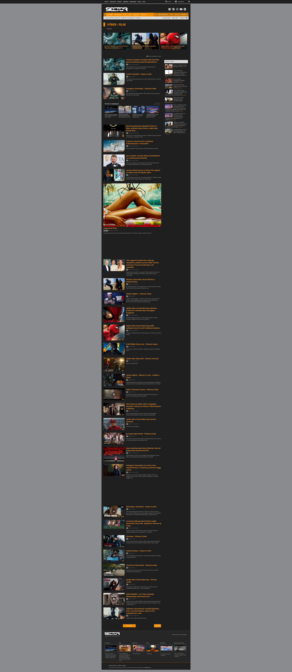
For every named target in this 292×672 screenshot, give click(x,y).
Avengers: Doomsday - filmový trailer (141, 88)
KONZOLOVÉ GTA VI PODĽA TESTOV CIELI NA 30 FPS (180, 86)
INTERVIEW (123, 18)
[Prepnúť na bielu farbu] (189, 1)
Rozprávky (133, 1)
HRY (130, 14)
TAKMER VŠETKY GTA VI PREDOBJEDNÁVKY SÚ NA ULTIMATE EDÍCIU (179, 131)
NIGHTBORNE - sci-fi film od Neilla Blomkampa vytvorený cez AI (140, 595)
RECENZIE (118, 14)
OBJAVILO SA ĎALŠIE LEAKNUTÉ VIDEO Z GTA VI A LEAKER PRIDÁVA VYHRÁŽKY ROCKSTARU (176, 125)
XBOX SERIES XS (163, 14)
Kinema (119, 1)
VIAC (129, 626)
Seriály (107, 230)
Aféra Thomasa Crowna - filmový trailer (142, 389)
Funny (139, 1)
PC (155, 14)
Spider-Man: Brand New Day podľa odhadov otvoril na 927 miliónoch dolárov (143, 327)
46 (123, 321)
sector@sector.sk (147, 667)
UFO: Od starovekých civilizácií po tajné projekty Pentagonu (180, 655)
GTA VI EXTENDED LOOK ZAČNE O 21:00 (180, 65)
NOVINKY (110, 14)
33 (123, 136)
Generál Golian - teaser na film (138, 551)
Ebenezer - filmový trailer (136, 536)
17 (123, 443)
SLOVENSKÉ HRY (131, 18)
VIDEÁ (125, 14)
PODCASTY (117, 18)
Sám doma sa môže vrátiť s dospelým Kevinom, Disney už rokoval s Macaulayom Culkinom (143, 406)
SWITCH (177, 14)
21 (160, 226)
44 (123, 589)
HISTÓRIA (111, 18)
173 (123, 618)
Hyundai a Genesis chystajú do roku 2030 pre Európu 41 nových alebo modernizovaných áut (111, 655)
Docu (144, 1)
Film (127, 64)
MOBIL (184, 14)
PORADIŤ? (182, 18)
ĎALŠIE (157, 626)
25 (123, 475)
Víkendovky (149, 653)
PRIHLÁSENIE (181, 1)
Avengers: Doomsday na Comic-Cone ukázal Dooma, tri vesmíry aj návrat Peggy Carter (143, 467)
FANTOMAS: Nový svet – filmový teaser (142, 344)
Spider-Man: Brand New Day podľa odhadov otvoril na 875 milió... (172, 47)
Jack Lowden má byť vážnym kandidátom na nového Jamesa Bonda (143, 156)
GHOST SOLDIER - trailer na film (139, 74)
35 (123, 560)
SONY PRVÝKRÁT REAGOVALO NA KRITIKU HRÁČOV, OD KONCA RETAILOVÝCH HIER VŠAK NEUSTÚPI (176, 73)
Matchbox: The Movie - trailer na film (141, 506)
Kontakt (124, 665)
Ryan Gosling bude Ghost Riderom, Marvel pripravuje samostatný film (143, 449)
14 (123, 461)
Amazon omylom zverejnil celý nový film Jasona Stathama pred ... (116, 47)
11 (123, 303)
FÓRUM (143, 14)
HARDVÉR (136, 14)
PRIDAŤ (174, 18)
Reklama (119, 665)
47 (123, 98)
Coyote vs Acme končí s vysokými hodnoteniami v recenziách (139, 142)
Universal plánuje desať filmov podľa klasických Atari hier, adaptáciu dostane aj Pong (143, 523)
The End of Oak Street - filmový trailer (141, 565)
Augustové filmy (110, 228)
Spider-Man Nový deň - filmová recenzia (142, 358)
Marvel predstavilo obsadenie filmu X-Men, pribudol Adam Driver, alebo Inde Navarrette (141, 128)
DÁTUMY (138, 18)
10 (123, 270)
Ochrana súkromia (113, 665)
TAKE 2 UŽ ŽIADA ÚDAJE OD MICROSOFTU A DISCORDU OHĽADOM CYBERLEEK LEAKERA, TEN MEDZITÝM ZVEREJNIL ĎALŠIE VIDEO (175, 108)
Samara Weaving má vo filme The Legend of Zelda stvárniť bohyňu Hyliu (143, 171)
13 (123, 399)
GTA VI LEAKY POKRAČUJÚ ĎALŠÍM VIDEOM (178, 80)
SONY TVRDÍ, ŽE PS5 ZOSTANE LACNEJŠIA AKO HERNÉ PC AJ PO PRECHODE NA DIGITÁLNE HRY (176, 93)
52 (123, 414)
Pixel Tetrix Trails (136, 653)
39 (123, 354)
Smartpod (113, 1)
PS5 (171, 14)
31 (123, 289)
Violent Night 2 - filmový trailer (139, 294)
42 (123, 429)
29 (123, 69)
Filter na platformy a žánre (154, 56)
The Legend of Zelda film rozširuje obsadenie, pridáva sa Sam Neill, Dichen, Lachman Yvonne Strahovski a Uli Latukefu (142, 263)
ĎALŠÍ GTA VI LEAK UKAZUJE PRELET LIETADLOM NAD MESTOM (174, 100)
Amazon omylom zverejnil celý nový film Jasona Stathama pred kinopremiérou (142, 60)
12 (123, 151)
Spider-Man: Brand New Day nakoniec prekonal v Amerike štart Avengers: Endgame (141, 310)
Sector (106, 1)
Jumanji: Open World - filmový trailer (141, 434)
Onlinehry (126, 1)
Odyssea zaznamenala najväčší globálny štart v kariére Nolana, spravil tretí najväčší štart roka (142, 610)
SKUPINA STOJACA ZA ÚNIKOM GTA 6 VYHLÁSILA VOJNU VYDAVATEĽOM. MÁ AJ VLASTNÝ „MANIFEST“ (175, 116)
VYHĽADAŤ (165, 18)
